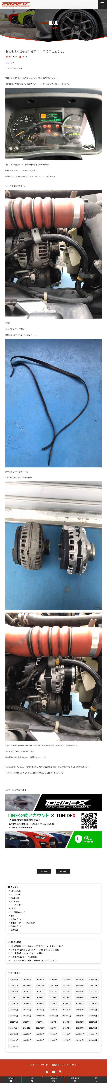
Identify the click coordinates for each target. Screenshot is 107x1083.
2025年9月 (66, 985)
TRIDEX (21, 4)
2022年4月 (53, 1022)
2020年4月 (93, 1040)
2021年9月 (53, 1028)
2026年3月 (80, 979)
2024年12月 (93, 991)
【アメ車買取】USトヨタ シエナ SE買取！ (27, 953)
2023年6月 (53, 1010)
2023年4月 (80, 1010)
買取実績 (14, 930)
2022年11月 (53, 1016)
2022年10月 (66, 1016)
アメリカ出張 (15, 894)
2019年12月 (14, 1046)
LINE (47, 1072)
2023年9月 (14, 1010)
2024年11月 (14, 997)
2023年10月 (93, 1003)
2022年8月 (93, 1016)
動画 (12, 915)
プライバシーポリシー (70, 1064)
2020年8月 (40, 1040)
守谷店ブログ (16, 926)
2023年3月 (93, 1010)
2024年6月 (80, 997)
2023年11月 (79, 1003)
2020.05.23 (13, 56)
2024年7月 (66, 997)
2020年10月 (14, 1040)
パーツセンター (16, 905)
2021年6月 (93, 1028)
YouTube (53, 1072)
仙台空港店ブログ (18, 912)
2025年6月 (14, 991)
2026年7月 (27, 979)
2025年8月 (80, 985)
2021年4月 (27, 1034)
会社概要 (55, 1064)
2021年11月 (27, 1028)
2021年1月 (66, 1034)
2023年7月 (40, 1010)
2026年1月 (14, 985)
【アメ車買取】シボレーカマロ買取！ (24, 956)
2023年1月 (27, 1016)
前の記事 (44, 871)
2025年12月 (27, 985)
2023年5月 (66, 1010)
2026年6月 (40, 979)
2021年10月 (40, 1028)
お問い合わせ (75, 1078)
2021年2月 (53, 1034)
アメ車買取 (15, 901)
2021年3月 (40, 1034)
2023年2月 (14, 1016)
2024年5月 (93, 997)
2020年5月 (80, 1040)
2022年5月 (40, 1022)
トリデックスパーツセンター (38, 1064)
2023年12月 (66, 1003)
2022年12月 (40, 1016)
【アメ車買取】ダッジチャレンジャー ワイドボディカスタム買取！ (35, 949)
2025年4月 (40, 991)
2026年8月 (14, 979)
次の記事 (63, 871)
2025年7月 (93, 985)
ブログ (24, 56)
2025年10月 (53, 985)
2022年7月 (14, 1022)
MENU (102, 4)
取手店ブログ (16, 919)
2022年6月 (27, 1022)
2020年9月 (27, 1040)
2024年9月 (40, 997)
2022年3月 (66, 1022)
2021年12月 (14, 1028)
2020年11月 (93, 1034)
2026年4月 (66, 979)
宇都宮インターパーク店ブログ (23, 922)
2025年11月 (40, 985)
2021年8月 (66, 1028)
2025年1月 (80, 991)
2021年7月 (80, 1028)
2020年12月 (79, 1034)
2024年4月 (14, 1003)
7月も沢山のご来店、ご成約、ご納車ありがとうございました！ (34, 960)
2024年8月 (53, 997)
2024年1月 (53, 1003)
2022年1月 (93, 1022)
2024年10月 (27, 997)
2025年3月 (53, 991)
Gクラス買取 (15, 890)
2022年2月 (80, 1022)
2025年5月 (27, 991)
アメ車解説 (15, 898)
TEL (96, 1078)
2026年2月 (93, 979)
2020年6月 (66, 1040)
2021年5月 (14, 1034)
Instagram (60, 1072)
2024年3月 (27, 1003)
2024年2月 (40, 1003)
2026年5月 (53, 979)
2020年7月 (53, 1040)
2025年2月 (66, 991)
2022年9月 (80, 1016)
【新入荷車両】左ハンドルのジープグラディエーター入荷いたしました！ (37, 946)
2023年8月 (27, 1010)
